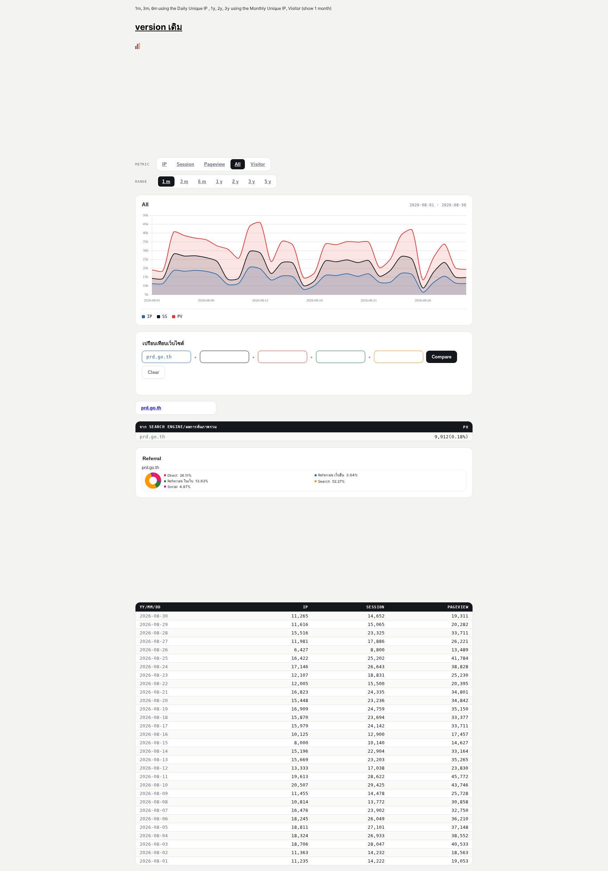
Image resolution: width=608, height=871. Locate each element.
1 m (166, 181)
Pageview (214, 164)
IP (164, 164)
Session (185, 164)
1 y (219, 181)
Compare (441, 356)
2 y (235, 181)
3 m (184, 181)
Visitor (258, 164)
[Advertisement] (304, 101)
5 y (268, 181)
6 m (202, 181)
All (238, 164)
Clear (153, 372)
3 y (251, 181)
